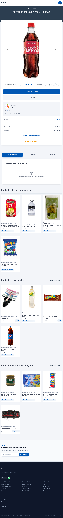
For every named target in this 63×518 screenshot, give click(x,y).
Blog (44, 484)
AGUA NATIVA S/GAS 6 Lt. (29, 226)
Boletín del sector (47, 493)
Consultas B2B (25, 491)
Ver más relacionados (55, 190)
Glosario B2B (46, 486)
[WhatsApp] (9, 478)
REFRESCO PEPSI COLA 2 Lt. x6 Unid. (9, 350)
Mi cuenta (3, 506)
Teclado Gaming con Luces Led (9, 428)
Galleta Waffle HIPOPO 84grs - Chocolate (51, 317)
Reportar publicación (32, 141)
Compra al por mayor (6, 486)
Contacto (3, 502)
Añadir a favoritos (11, 84)
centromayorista (7, 426)
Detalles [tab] (33, 154)
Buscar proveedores (6, 484)
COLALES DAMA (5, 318)
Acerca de (3, 499)
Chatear (32, 97)
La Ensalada (6, 316)
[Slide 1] (29, 77)
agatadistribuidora (7, 223)
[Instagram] (5, 478)
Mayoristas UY (46, 491)
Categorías (4, 491)
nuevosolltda (6, 392)
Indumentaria (13, 316)
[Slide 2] (31, 77)
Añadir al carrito (28, 84)
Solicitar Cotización (32, 91)
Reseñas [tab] (52, 154)
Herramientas (46, 488)
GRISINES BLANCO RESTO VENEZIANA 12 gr (50, 395)
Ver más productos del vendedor (31, 135)
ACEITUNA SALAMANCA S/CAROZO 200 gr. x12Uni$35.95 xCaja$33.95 (52, 225)
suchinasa (47, 315)
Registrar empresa (26, 484)
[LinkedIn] (2, 478)
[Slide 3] (34, 77)
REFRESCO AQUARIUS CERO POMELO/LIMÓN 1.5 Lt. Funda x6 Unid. (30, 315)
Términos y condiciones (49, 515)
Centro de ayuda (5, 504)
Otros (58, 119)
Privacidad (59, 515)
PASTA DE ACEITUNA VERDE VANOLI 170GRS (8, 395)
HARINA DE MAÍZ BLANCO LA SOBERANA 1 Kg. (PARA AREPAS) (10, 226)
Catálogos (3, 488)
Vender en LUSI (25, 486)
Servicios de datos (26, 488)
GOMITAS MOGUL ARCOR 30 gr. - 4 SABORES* (10, 265)
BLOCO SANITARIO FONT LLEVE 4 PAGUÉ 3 (31, 395)
